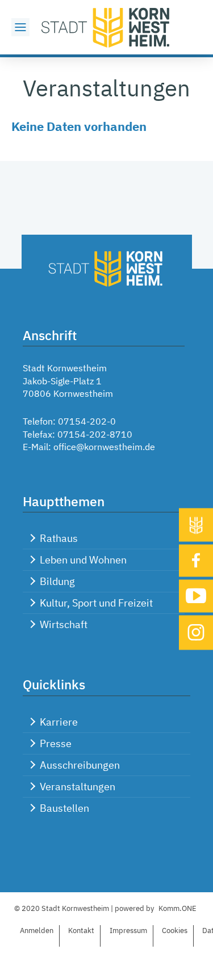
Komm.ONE (177, 908)
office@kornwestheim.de (104, 446)
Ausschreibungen (80, 765)
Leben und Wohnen (83, 559)
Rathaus (59, 538)
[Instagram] (196, 632)
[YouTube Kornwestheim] (196, 596)
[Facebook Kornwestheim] (196, 560)
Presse (56, 743)
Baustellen (64, 808)
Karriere (59, 721)
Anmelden (36, 930)
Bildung (57, 581)
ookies (174, 930)
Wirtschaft (63, 624)
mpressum (128, 930)
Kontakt (81, 930)
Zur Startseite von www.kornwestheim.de (107, 27)
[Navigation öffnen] (20, 27)
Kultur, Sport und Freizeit (96, 602)
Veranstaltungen (77, 786)
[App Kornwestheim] (196, 524)
